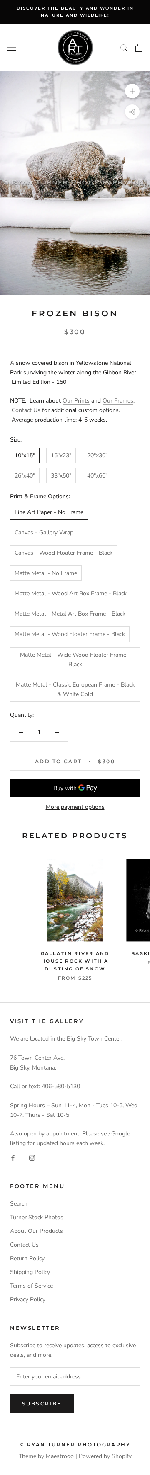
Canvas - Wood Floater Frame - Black (63, 553)
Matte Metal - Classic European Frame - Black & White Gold (75, 689)
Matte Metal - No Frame (46, 573)
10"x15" (25, 455)
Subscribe (42, 1403)
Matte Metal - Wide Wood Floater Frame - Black (75, 659)
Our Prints (76, 401)
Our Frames (117, 401)
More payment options (75, 807)
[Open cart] (138, 48)
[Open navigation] (12, 47)
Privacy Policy (27, 1299)
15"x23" (61, 455)
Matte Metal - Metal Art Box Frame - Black (70, 614)
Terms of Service (31, 1286)
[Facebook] (13, 1157)
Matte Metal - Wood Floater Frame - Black (70, 634)
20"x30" (97, 455)
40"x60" (97, 476)
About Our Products (36, 1231)
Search (19, 1204)
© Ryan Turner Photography (75, 1444)
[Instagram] (32, 1157)
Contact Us (26, 410)
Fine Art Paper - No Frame (49, 512)
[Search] (124, 47)
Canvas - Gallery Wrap (44, 532)
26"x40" (25, 476)
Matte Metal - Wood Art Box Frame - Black (71, 593)
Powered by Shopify (105, 1456)
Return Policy (27, 1258)
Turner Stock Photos (36, 1217)
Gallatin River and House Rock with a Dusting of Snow (75, 961)
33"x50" (61, 476)
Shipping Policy (30, 1272)
